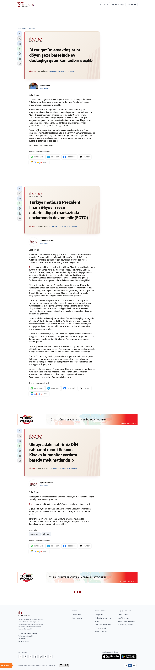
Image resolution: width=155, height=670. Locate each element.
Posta (41, 272)
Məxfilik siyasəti (123, 618)
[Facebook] (25, 657)
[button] (20, 34)
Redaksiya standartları (103, 625)
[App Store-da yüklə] (111, 656)
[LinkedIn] (45, 657)
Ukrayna (46, 534)
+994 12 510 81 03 (24, 638)
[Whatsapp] (20, 657)
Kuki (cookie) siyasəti (125, 625)
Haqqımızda (99, 615)
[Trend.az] (25, 4)
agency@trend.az (24, 641)
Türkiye (49, 272)
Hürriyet (77, 270)
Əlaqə (97, 621)
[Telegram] (40, 657)
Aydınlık (32, 272)
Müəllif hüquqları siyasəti (126, 621)
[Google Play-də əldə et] (129, 656)
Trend (31, 267)
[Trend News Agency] (24, 613)
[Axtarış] (100, 4)
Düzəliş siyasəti (100, 628)
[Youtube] (35, 657)
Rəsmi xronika (77, 618)
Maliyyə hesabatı (101, 631)
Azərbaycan (35, 534)
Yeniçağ (33, 300)
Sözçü (68, 270)
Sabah (86, 270)
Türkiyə (33, 356)
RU (134, 665)
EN (126, 665)
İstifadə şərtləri (123, 615)
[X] (30, 657)
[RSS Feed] (50, 657)
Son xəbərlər (76, 615)
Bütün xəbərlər (44, 88)
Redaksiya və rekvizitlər (103, 618)
